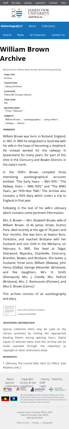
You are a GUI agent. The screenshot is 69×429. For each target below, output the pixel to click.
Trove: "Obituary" (14, 110)
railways (9, 123)
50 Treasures (38, 35)
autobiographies (32, 119)
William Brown (12, 119)
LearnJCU (40, 2)
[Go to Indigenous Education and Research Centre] (5, 399)
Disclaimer (47, 422)
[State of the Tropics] (57, 389)
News (20, 35)
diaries (20, 123)
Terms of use (23, 422)
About (32, 26)
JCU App (16, 2)
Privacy (35, 422)
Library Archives (13, 86)
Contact (53, 2)
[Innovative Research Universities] (21, 389)
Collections (48, 26)
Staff (5, 2)
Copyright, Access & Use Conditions (28, 382)
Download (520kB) (27, 314)
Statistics (57, 379)
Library (28, 2)
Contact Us (58, 35)
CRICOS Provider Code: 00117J (34, 415)
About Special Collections (12, 382)
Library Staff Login (44, 382)
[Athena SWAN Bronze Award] (7, 389)
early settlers (51, 119)
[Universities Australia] (38, 389)
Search (7, 35)
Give (63, 2)
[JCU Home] (30, 12)
